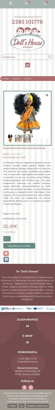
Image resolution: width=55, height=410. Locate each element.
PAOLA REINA (16, 154)
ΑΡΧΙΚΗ (6, 79)
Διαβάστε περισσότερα (37, 406)
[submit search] (50, 56)
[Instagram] (30, 387)
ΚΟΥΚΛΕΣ (27, 79)
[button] (27, 65)
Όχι (21, 406)
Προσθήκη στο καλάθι (19, 245)
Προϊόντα (17, 79)
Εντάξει (12, 406)
